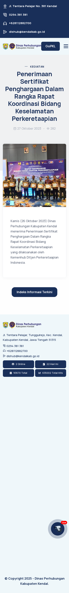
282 (53, 128)
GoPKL (50, 46)
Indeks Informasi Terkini (34, 292)
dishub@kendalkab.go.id (27, 32)
